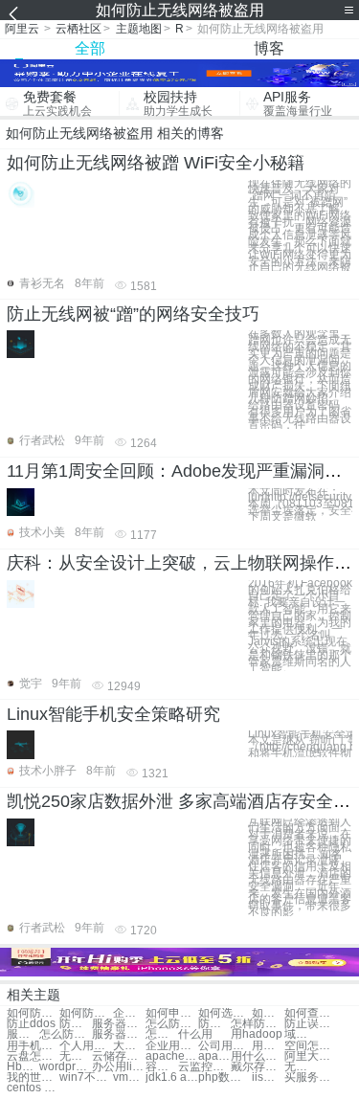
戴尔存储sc (257, 1067)
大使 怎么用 (129, 1046)
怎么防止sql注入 (172, 1024)
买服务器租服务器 (310, 1077)
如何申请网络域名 (172, 1013)
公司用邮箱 (224, 1046)
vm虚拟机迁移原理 (129, 1077)
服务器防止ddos (118, 1034)
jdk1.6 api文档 (172, 1077)
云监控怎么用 (204, 1067)
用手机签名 (33, 1046)
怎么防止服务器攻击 (65, 1034)
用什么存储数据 (257, 1056)
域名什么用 (300, 1034)
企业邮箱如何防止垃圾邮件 (129, 1013)
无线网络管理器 (75, 1056)
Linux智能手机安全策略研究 (113, 714)
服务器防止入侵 (118, 1024)
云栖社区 (78, 28)
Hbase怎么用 (23, 1067)
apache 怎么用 (214, 1056)
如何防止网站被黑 (33, 1013)
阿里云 (22, 28)
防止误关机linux (310, 1024)
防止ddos (31, 1024)
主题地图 (139, 28)
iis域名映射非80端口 (268, 1077)
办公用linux (118, 1067)
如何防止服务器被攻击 (85, 1013)
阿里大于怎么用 (310, 1056)
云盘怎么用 (33, 1056)
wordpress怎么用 (65, 1067)
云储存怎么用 (118, 1056)
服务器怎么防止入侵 (23, 1034)
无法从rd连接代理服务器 (300, 1067)
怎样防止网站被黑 (257, 1024)
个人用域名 (85, 1046)
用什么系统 (268, 1046)
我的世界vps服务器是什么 (33, 1077)
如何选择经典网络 (224, 1013)
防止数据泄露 (75, 1024)
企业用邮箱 (172, 1046)
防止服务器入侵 (214, 1024)
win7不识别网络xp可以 (85, 1077)
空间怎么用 (310, 1046)
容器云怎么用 (162, 1067)
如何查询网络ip (310, 1013)
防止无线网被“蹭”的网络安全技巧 (133, 314)
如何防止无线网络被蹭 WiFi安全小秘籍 (155, 162)
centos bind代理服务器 (33, 1088)
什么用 (195, 1034)
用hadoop (256, 1034)
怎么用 (162, 1034)
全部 (90, 48)
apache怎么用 (172, 1056)
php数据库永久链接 (224, 1077)
